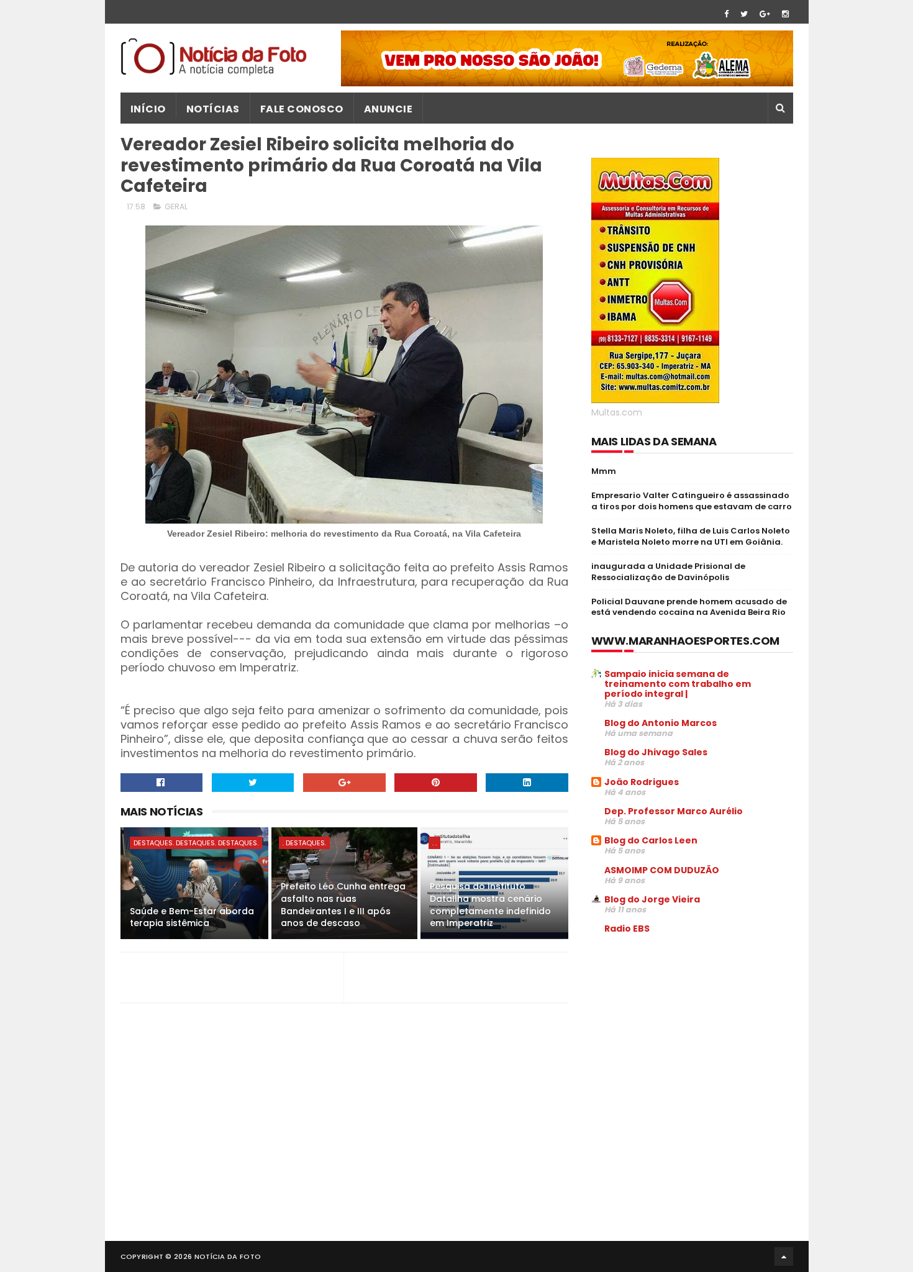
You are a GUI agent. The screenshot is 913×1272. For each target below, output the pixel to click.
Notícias (213, 109)
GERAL (176, 206)
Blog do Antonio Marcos (660, 723)
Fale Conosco (301, 109)
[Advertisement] (695, 1038)
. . (434, 843)
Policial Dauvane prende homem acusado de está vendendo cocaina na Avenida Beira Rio (689, 607)
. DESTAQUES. (304, 843)
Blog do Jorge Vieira (652, 899)
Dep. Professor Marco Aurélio (673, 811)
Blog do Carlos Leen (650, 840)
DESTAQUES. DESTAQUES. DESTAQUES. (196, 843)
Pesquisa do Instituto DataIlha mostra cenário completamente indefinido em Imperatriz (490, 904)
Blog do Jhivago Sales (655, 752)
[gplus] (764, 14)
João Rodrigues (641, 782)
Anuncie (388, 109)
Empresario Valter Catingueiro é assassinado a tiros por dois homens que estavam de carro (691, 500)
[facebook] (726, 14)
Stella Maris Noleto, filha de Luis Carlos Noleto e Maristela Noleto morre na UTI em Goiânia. (690, 536)
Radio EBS (627, 928)
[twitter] (744, 14)
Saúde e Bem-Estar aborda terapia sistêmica (192, 917)
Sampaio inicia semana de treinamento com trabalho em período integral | (677, 684)
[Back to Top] (783, 1256)
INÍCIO (148, 109)
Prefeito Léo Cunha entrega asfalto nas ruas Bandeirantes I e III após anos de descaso (343, 904)
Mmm (603, 471)
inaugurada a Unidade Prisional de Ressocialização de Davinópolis (668, 571)
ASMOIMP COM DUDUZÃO (661, 870)
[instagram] (785, 14)
